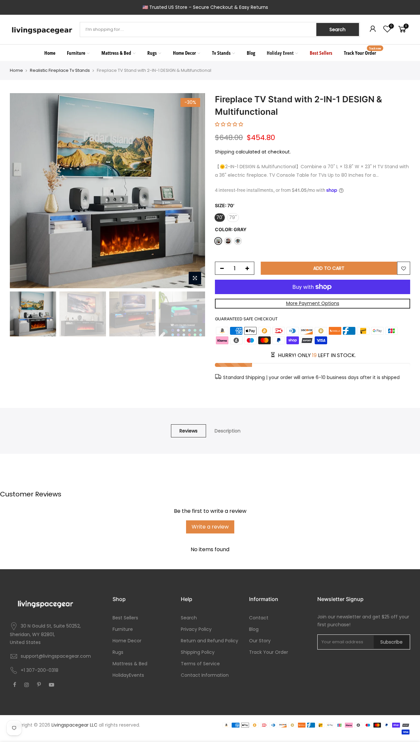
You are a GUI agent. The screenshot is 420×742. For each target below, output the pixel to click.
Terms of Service (200, 663)
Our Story (260, 640)
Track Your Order (362, 51)
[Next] (193, 190)
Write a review (210, 527)
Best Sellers (321, 53)
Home (49, 53)
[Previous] (21, 190)
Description (228, 431)
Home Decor (184, 53)
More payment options (312, 303)
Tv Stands (221, 53)
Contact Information (205, 675)
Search (337, 29)
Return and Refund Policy (209, 640)
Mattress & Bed (116, 53)
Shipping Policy (198, 652)
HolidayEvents (128, 675)
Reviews (188, 431)
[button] (229, 124)
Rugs (152, 53)
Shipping (224, 152)
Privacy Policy (196, 629)
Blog (251, 53)
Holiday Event (280, 53)
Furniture (76, 53)
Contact (258, 617)
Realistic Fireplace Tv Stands (60, 70)
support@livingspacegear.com (56, 656)
